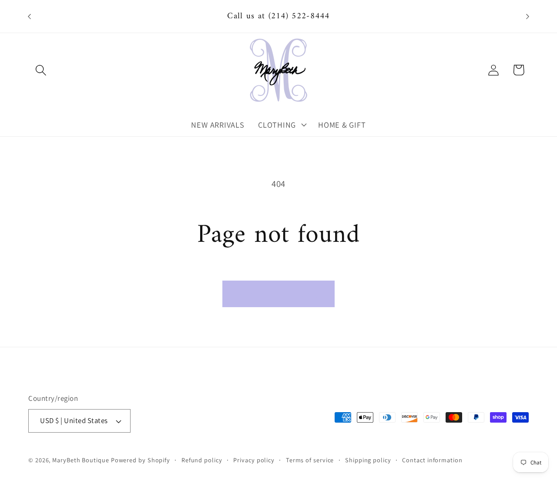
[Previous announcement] (29, 16)
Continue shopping (278, 293)
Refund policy (201, 460)
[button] (40, 70)
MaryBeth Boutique (80, 460)
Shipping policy (368, 460)
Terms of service (310, 460)
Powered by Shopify (140, 460)
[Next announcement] (527, 16)
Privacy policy (254, 460)
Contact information (432, 460)
